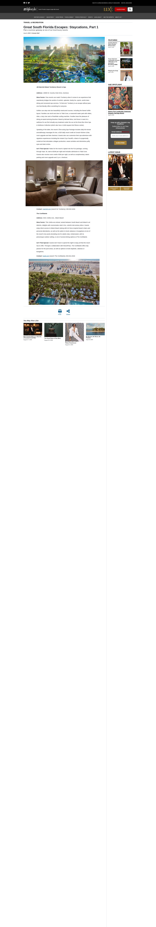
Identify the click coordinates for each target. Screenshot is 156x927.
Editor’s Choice (39, 17)
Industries (49, 17)
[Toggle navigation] (24, 9)
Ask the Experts (108, 17)
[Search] (130, 9)
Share (68, 314)
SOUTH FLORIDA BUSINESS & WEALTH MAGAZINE (106, 3)
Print (59, 314)
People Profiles (80, 17)
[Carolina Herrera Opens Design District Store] (126, 49)
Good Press (59, 17)
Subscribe (121, 9)
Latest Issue (114, 152)
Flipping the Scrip (113, 70)
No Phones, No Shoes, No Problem (93, 337)
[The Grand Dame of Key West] (53, 330)
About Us (118, 17)
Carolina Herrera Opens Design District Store (112, 44)
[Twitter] (29, 3)
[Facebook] (24, 3)
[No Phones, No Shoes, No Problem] (95, 329)
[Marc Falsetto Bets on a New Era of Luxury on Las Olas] (32, 329)
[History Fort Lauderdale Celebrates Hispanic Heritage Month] (120, 98)
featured (112, 40)
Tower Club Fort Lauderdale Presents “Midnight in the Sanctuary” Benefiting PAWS (114, 61)
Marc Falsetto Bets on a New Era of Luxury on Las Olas (32, 337)
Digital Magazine (126, 3)
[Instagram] (26, 3)
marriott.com (47, 209)
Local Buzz (97, 17)
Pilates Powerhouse (70, 343)
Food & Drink (69, 17)
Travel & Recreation (33, 22)
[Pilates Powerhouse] (74, 332)
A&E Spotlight (115, 84)
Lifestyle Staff (35, 33)
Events (90, 17)
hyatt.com (46, 256)
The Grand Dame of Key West (52, 338)
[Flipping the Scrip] (126, 75)
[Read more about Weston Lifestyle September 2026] (120, 170)
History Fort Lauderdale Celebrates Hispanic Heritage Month (119, 112)
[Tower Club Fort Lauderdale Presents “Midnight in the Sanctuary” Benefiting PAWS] (126, 63)
